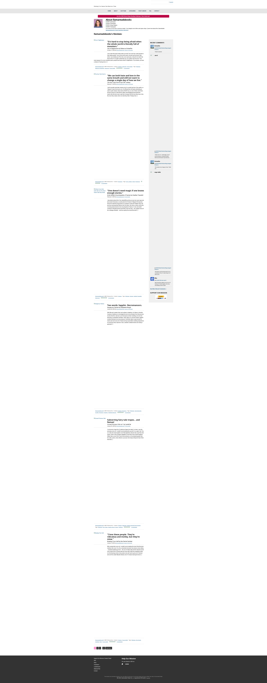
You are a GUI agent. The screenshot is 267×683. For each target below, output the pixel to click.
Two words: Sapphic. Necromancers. (124, 305)
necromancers (138, 410)
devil (101, 641)
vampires (107, 68)
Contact (96, 671)
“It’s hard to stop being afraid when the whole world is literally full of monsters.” (124, 44)
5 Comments (127, 197)
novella (97, 412)
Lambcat (121, 527)
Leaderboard (97, 666)
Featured (124, 66)
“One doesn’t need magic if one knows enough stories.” (125, 191)
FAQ (95, 660)
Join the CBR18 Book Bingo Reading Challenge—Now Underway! (133, 16)
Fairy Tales (105, 527)
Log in (171, 2)
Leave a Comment (129, 50)
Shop (95, 662)
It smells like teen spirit (161, 280)
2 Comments (127, 426)
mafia (133, 181)
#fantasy (138, 66)
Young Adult (130, 66)
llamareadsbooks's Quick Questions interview (117, 30)
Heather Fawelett (138, 296)
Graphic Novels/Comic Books (134, 525)
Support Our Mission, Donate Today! (102, 658)
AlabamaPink (97, 668)
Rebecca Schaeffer (99, 68)
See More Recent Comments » (158, 289)
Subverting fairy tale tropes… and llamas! (123, 420)
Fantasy (120, 66)
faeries (131, 296)
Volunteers (96, 664)
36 (103, 648)
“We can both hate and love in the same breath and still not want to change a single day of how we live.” (124, 78)
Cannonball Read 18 (111, 3)
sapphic (106, 412)
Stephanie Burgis (112, 412)
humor (116, 527)
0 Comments (127, 68)
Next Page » (108, 648)
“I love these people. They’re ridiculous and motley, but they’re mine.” (123, 536)
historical (97, 298)
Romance (120, 181)
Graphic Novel (111, 527)
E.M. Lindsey (129, 181)
